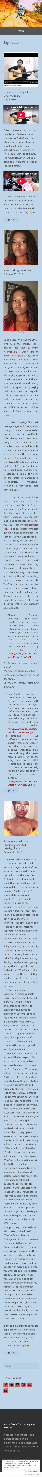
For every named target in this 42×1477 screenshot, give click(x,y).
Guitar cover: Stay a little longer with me (17, 94)
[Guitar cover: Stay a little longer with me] (14, 219)
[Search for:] (21, 1366)
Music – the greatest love (17, 270)
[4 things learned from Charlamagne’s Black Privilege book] (14, 1352)
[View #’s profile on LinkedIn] (29, 1385)
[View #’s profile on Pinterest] (23, 1385)
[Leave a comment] (9, 219)
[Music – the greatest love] (14, 790)
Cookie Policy (14, 1467)
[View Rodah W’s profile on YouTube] (5, 1391)
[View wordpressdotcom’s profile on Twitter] (11, 1385)
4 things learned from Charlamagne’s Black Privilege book (15, 844)
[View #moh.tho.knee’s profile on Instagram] (17, 1385)
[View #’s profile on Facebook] (5, 1385)
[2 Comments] (9, 1352)
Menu (21, 30)
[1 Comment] (9, 790)
